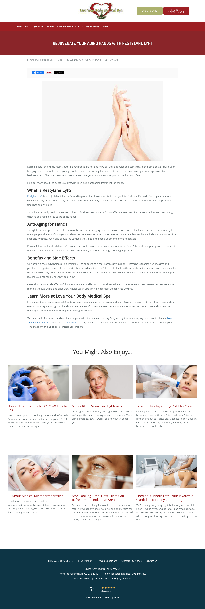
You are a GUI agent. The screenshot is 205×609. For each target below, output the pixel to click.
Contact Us (151, 560)
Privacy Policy (85, 560)
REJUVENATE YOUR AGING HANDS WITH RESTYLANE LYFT (92, 59)
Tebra (116, 597)
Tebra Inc (69, 560)
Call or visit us (71, 322)
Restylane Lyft (35, 196)
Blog (60, 59)
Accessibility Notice (131, 560)
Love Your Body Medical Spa (40, 59)
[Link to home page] (69, 11)
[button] (176, 11)
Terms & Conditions (106, 560)
